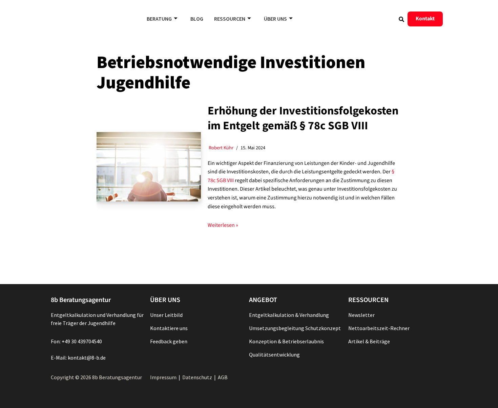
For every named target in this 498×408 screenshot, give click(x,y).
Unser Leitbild (166, 315)
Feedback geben (168, 341)
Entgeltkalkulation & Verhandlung (289, 315)
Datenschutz (197, 377)
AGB (223, 377)
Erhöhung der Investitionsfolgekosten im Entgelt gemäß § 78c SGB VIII (303, 118)
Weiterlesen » (223, 225)
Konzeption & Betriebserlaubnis (286, 341)
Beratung (159, 18)
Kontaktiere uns (169, 328)
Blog (196, 18)
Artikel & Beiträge (369, 341)
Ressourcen (229, 18)
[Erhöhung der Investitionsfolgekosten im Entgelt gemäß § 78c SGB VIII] (149, 166)
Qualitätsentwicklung (274, 354)
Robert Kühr (221, 147)
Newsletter (361, 315)
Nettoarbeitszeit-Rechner (379, 328)
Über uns (275, 18)
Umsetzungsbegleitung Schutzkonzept (295, 328)
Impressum (163, 377)
